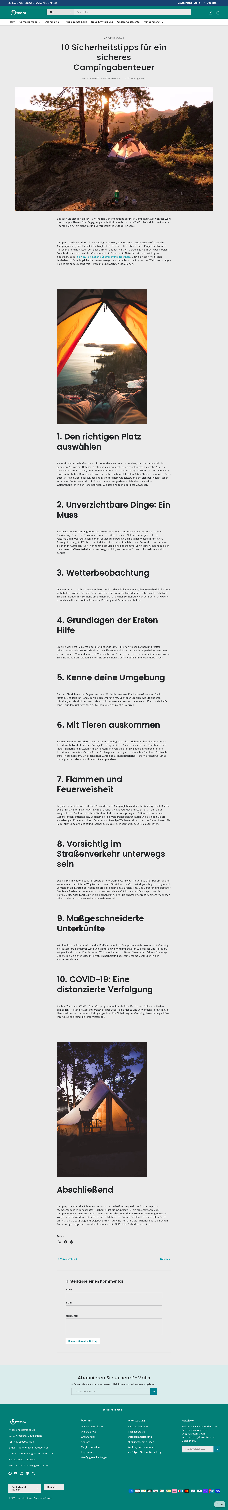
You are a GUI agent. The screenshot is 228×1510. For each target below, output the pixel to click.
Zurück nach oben (112, 1409)
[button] (218, 13)
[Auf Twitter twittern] (60, 1242)
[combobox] (119, 12)
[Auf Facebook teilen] (66, 1242)
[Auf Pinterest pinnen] (71, 1242)
